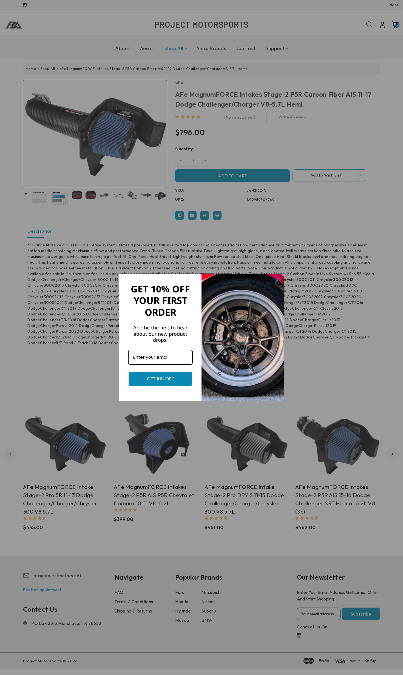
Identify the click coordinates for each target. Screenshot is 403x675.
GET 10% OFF (160, 379)
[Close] (277, 280)
